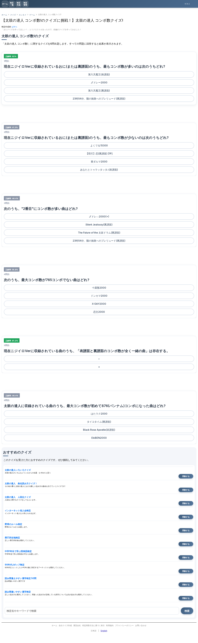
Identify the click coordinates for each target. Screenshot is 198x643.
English (104, 631)
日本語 (93, 631)
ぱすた (14, 27)
